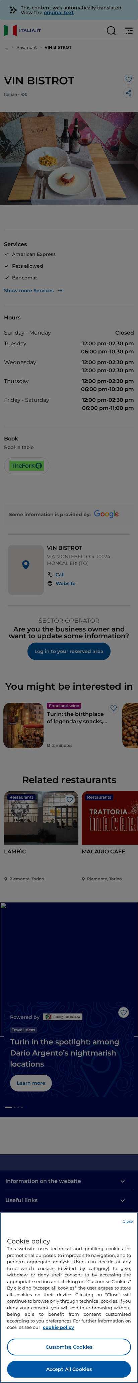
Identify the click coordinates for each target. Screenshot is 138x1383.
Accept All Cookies (69, 1369)
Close (128, 1221)
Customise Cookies (69, 1347)
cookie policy (58, 1327)
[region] (69, 1298)
